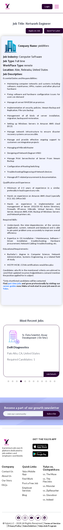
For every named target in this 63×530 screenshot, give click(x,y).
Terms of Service (52, 523)
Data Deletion (29, 526)
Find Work (27, 478)
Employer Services (27, 489)
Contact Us (7, 471)
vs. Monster (49, 486)
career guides (9, 286)
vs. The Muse (49, 474)
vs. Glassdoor (50, 495)
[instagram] (25, 518)
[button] (8, 381)
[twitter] (38, 518)
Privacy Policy (14, 526)
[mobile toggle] (56, 6)
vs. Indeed (48, 499)
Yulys (5, 288)
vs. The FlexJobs (47, 480)
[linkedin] (44, 518)
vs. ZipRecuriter (51, 490)
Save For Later (53, 30)
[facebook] (18, 518)
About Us (6, 476)
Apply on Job (34, 30)
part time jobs (14, 283)
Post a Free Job (30, 483)
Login (47, 6)
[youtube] (31, 518)
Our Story (7, 480)
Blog (24, 495)
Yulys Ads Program (47, 526)
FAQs (4, 485)
